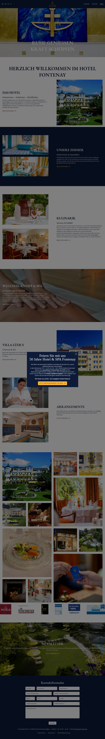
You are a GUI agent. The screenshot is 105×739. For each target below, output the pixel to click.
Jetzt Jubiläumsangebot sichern (51, 383)
